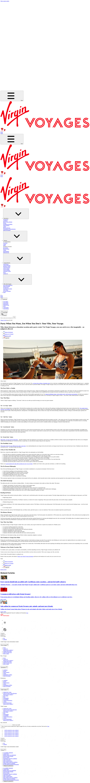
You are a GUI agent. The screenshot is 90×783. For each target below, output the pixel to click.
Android (5, 639)
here (27, 612)
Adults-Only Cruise (7, 692)
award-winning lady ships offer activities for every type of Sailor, (19, 463)
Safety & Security (7, 759)
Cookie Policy (6, 753)
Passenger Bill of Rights (8, 756)
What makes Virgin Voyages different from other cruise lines (13, 446)
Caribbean (5, 670)
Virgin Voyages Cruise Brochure (10, 694)
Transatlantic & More (7, 674)
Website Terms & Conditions (9, 763)
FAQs (4, 647)
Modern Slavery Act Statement (9, 755)
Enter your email (16, 724)
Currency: (3, 633)
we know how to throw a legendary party (41, 383)
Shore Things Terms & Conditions (10, 762)
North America (6, 672)
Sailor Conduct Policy (7, 761)
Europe (4, 671)
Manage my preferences (8, 765)
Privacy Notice (6, 757)
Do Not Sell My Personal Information (11, 764)
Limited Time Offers (7, 651)
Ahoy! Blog (5, 695)
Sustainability (6, 698)
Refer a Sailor (6, 653)
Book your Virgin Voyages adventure (25, 556)
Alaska (4, 673)
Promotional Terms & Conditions (10, 758)
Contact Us (8, 649)
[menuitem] (16, 214)
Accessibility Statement (8, 752)
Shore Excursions (6, 675)
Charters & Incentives (7, 700)
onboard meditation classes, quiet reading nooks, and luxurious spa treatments (61, 394)
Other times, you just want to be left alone (9, 439)
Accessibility (5, 699)
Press (4, 697)
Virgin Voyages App (7, 652)
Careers (4, 701)
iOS (4, 638)
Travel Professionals (8, 703)
